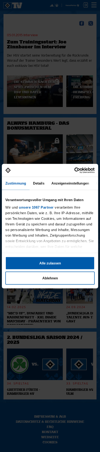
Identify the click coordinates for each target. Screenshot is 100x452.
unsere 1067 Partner (36, 207)
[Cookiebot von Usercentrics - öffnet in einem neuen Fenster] (74, 170)
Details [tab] (38, 183)
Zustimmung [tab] (15, 183)
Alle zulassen (50, 263)
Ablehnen (50, 278)
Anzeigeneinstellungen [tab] (70, 183)
